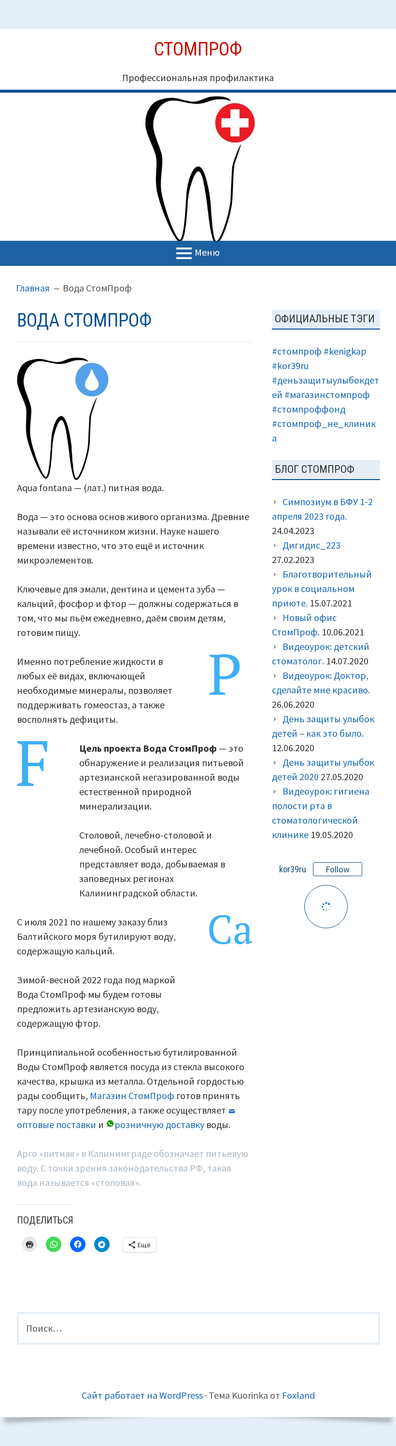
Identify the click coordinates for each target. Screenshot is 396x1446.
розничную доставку (159, 1124)
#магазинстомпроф (327, 394)
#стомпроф (297, 351)
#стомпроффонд (308, 409)
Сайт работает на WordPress (142, 1395)
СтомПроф (198, 49)
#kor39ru (290, 365)
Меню (207, 252)
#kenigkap (345, 351)
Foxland (298, 1395)
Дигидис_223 (311, 545)
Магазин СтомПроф (132, 1095)
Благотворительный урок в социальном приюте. (322, 588)
